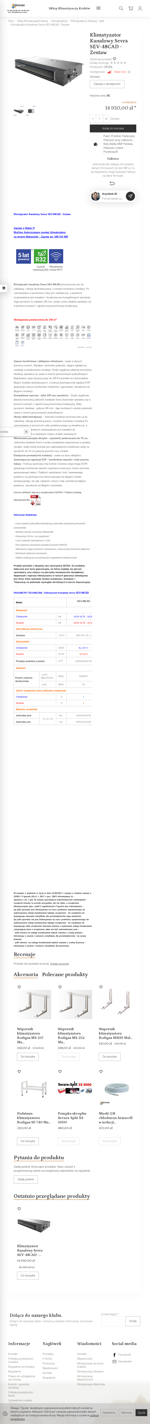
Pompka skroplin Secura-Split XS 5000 (72, 1117)
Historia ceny (98, 95)
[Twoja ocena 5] (124, 63)
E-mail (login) (109, 1314)
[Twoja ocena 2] (115, 63)
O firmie (47, 1358)
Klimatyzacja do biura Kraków (90, 1365)
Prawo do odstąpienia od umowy (21, 1378)
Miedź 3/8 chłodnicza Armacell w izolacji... (115, 1117)
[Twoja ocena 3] (118, 63)
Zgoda (141, 1412)
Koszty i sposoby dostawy (18, 1386)
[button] (49, 68)
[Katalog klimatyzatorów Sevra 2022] (36, 500)
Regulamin (14, 1371)
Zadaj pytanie (26, 1179)
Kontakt (13, 1354)
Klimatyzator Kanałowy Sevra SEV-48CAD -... (30, 1250)
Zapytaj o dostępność (107, 84)
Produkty (48, 1354)
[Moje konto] (140, 8)
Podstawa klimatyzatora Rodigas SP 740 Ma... (34, 1117)
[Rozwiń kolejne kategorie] (98, 8)
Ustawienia (108, 1412)
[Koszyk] (130, 8)
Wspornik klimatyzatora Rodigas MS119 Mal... (115, 1033)
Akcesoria (26, 974)
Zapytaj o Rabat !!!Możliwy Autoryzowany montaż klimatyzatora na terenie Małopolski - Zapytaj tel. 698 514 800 (41, 232)
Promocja (49, 1363)
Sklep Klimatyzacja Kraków (69, 8)
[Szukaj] (121, 8)
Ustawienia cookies (20, 1400)
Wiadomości (50, 1368)
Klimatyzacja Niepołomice (85, 1378)
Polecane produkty (65, 974)
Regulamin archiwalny (21, 1366)
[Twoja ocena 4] (121, 63)
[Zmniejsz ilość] (106, 119)
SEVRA (108, 67)
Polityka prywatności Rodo (20, 1394)
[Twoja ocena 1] (111, 63)
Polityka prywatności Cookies (20, 1360)
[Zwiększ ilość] (93, 119)
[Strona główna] (18, 8)
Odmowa (126, 1412)
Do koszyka (28, 1056)
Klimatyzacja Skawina (90, 1371)
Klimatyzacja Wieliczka (91, 1384)
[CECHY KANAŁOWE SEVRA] (53, 336)
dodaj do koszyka (113, 128)
